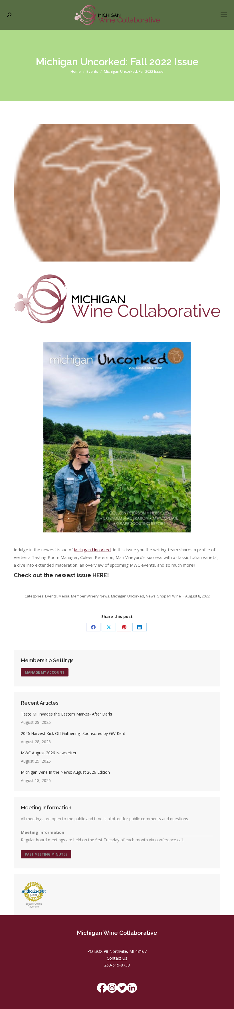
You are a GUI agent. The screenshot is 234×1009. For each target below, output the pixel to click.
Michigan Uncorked (92, 549)
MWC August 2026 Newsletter (48, 752)
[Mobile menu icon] (223, 14)
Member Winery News (90, 596)
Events (51, 596)
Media (63, 596)
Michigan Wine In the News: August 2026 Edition (65, 772)
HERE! (100, 575)
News (151, 596)
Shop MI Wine (169, 596)
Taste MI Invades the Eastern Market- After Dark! (66, 714)
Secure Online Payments (33, 905)
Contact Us (117, 958)
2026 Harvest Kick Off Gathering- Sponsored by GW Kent (73, 733)
